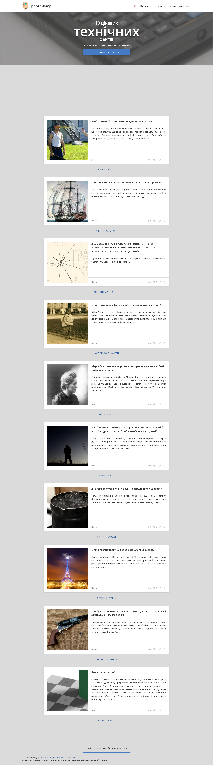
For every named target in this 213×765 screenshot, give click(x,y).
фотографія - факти (106, 353)
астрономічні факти (106, 291)
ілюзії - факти (106, 720)
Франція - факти (106, 597)
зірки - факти (106, 475)
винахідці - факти (107, 659)
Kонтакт (71, 757)
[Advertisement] (106, 89)
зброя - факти (106, 169)
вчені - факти (106, 414)
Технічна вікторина (106, 52)
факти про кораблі (106, 230)
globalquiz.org (41, 6)
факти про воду (106, 536)
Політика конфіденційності (52, 757)
